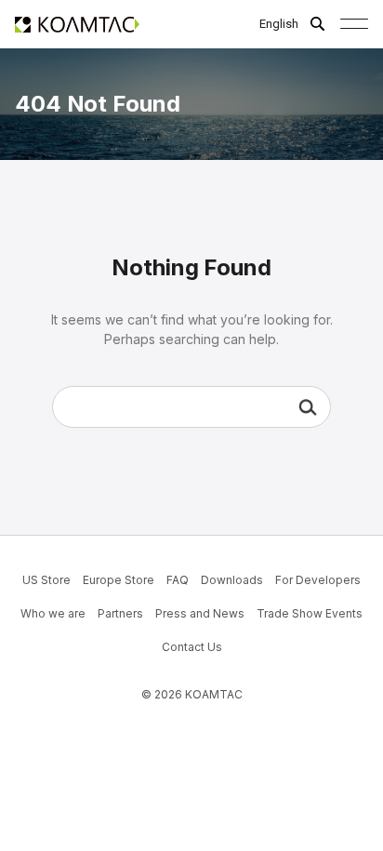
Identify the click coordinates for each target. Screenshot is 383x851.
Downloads (232, 580)
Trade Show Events (310, 613)
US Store (46, 580)
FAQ (177, 580)
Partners (120, 613)
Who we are (53, 613)
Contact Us (192, 647)
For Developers (318, 580)
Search (307, 407)
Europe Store (118, 580)
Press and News (199, 613)
